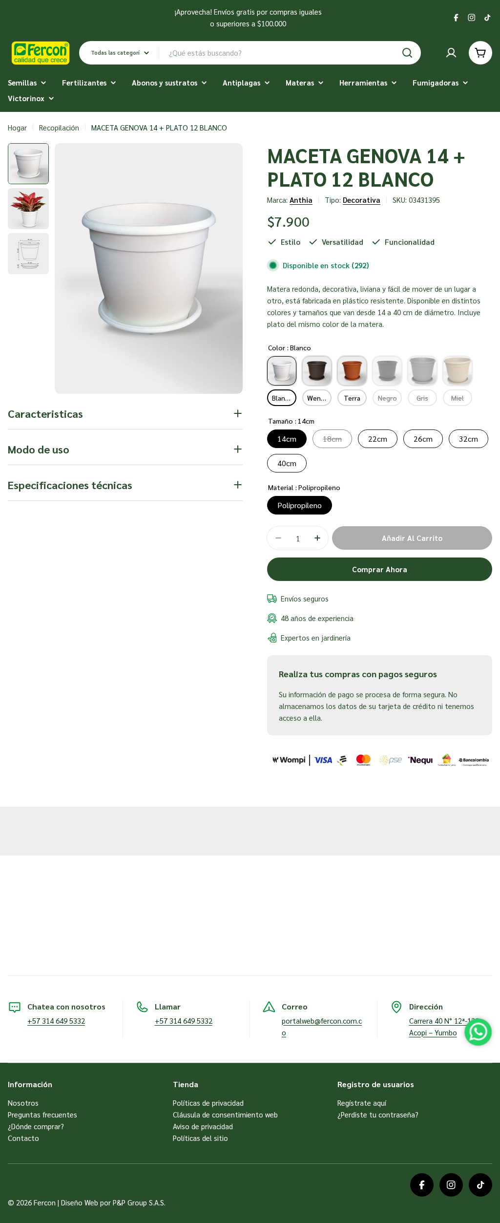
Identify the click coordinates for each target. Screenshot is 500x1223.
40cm (286, 463)
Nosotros (23, 1102)
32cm (468, 438)
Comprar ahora (379, 569)
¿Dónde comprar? (36, 1126)
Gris (422, 397)
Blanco (282, 397)
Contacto (23, 1137)
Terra (352, 397)
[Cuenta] (451, 53)
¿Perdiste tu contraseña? (377, 1114)
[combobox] (250, 52)
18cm (332, 438)
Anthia (301, 199)
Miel (457, 397)
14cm (286, 438)
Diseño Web (79, 1202)
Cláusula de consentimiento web (225, 1114)
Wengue (319, 397)
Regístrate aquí (361, 1102)
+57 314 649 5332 (56, 1020)
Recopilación (59, 127)
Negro (387, 397)
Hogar (17, 127)
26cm (423, 438)
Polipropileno (299, 505)
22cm (377, 438)
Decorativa (361, 199)
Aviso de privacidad (203, 1126)
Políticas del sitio (200, 1137)
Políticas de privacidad (208, 1102)
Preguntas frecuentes (42, 1114)
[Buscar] (407, 53)
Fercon (45, 1202)
